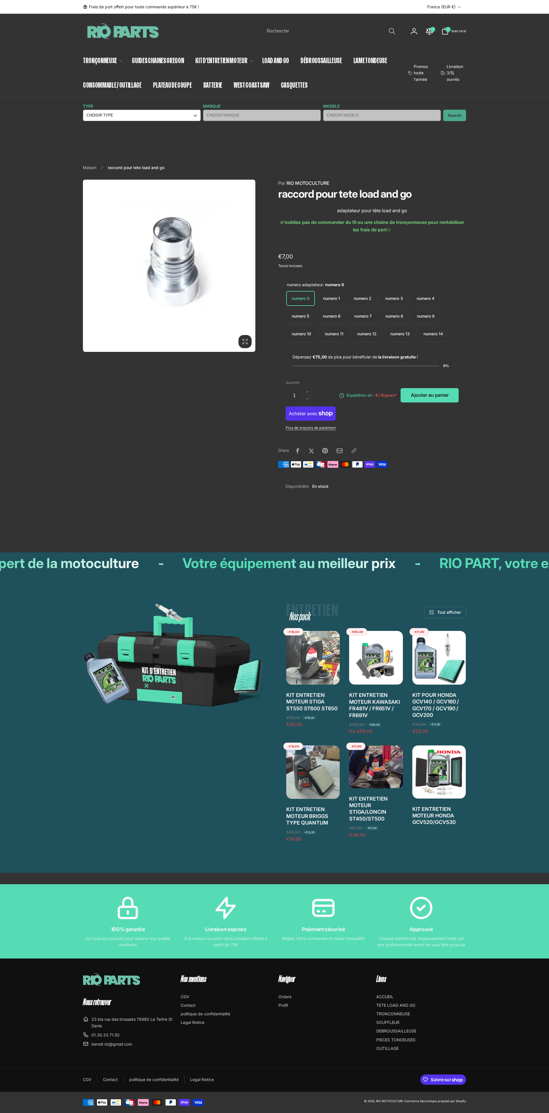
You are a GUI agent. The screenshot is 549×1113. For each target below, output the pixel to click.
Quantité (292, 382)
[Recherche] (392, 31)
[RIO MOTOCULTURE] (111, 984)
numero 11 (334, 333)
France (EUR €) (441, 6)
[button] (453, 31)
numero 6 (332, 316)
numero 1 (331, 298)
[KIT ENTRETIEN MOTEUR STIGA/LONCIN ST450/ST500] (376, 777)
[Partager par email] (339, 450)
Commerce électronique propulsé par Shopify (435, 1101)
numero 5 (300, 316)
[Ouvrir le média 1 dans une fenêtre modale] (169, 266)
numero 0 (300, 298)
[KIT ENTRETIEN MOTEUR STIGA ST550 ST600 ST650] (313, 674)
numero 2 (362, 298)
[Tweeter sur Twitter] (311, 451)
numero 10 (301, 333)
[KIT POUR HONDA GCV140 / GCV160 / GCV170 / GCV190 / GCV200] (439, 674)
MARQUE (211, 106)
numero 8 (394, 316)
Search (455, 115)
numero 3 (394, 298)
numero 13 (400, 333)
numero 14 (433, 333)
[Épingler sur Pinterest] (325, 451)
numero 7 (363, 316)
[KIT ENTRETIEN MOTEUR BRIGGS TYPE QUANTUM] (313, 788)
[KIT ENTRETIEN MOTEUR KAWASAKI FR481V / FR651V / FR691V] (376, 674)
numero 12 (367, 333)
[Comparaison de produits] (429, 31)
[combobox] (330, 31)
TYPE (88, 106)
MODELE (331, 106)
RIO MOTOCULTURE (303, 183)
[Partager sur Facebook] (298, 451)
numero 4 (425, 298)
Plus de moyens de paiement (311, 428)
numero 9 (426, 316)
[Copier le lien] (354, 451)
